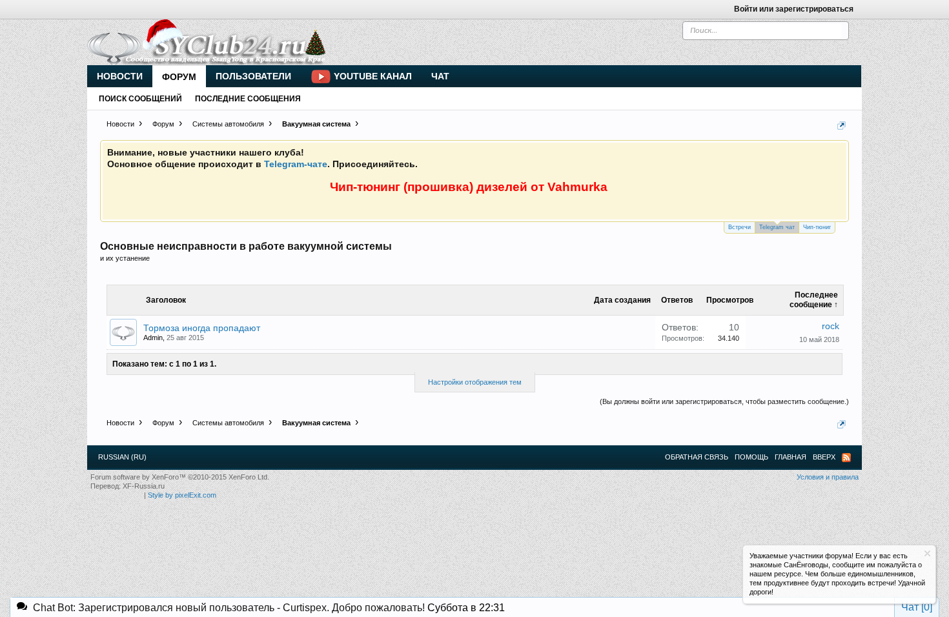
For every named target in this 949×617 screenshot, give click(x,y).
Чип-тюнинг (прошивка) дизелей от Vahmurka (468, 187)
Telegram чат (777, 227)
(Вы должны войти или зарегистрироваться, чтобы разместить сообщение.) (724, 401)
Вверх (824, 457)
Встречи (739, 227)
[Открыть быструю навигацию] (841, 125)
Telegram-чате (295, 164)
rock (830, 326)
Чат (440, 76)
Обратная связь (696, 457)
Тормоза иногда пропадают (201, 328)
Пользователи (253, 76)
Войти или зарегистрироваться (793, 9)
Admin (153, 337)
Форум (179, 77)
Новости (120, 76)
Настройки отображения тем (475, 382)
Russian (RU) (122, 457)
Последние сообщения (248, 98)
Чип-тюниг (817, 227)
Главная (790, 457)
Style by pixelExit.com (182, 495)
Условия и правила (828, 477)
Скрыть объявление (927, 553)
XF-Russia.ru (144, 486)
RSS (846, 457)
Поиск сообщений (140, 98)
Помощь (751, 457)
